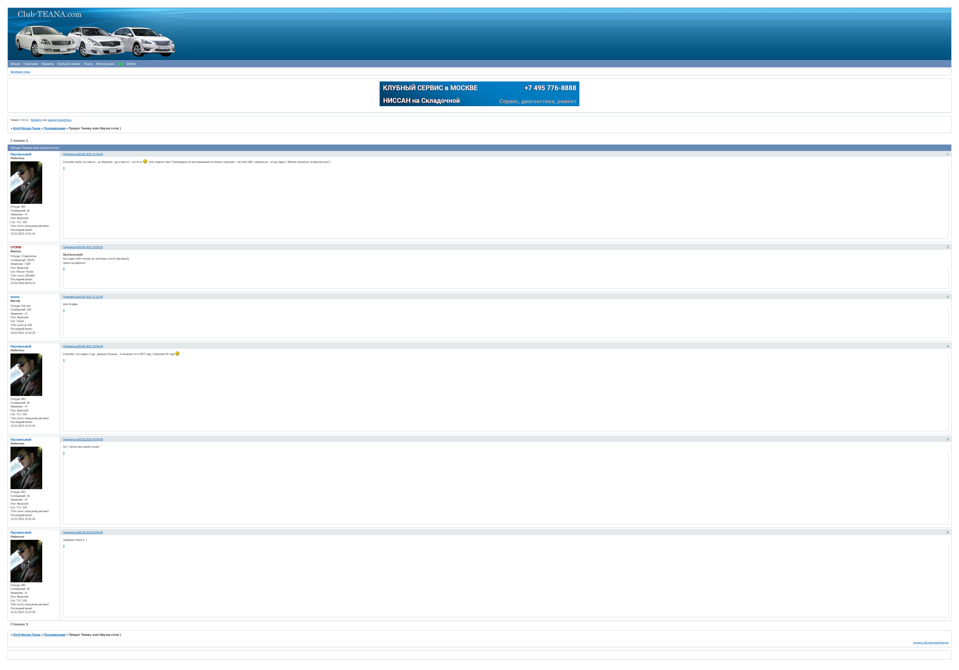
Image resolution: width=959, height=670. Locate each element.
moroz (14, 297)
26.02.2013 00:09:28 (90, 532)
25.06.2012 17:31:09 (90, 296)
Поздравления (54, 128)
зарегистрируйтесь (59, 119)
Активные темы (20, 71)
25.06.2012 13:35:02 (90, 247)
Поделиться (70, 154)
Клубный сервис (68, 64)
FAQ (120, 64)
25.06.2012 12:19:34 (90, 154)
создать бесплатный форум (931, 642)
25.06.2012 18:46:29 (90, 346)
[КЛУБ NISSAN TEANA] (479, 34)
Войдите (36, 119)
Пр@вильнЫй (20, 154)
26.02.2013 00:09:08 (90, 439)
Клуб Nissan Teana (26, 128)
